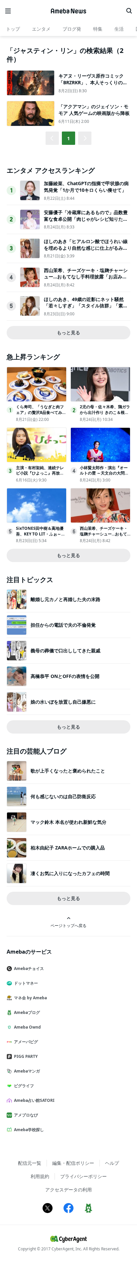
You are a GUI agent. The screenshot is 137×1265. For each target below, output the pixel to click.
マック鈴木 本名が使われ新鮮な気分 (68, 822)
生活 (119, 29)
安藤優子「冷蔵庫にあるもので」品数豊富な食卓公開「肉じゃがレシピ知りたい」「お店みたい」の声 (86, 218)
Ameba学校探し (29, 1129)
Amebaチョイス (29, 968)
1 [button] (68, 138)
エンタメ (41, 29)
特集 (97, 29)
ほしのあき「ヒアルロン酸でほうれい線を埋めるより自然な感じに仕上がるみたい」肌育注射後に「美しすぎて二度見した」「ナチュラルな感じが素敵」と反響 (86, 251)
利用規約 (40, 1176)
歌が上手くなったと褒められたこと (68, 771)
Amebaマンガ (27, 1071)
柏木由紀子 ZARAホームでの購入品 (68, 847)
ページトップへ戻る (68, 925)
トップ (13, 29)
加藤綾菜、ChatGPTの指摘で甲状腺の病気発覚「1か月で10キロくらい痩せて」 (86, 186)
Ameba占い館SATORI (34, 1100)
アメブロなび (26, 1115)
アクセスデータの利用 (68, 1189)
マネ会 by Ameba (30, 998)
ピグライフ (24, 1086)
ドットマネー (26, 983)
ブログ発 (72, 29)
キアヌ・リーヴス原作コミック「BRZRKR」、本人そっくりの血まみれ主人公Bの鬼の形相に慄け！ (93, 86)
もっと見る (68, 332)
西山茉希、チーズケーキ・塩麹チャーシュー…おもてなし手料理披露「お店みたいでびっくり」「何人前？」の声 (86, 276)
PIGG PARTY (26, 1056)
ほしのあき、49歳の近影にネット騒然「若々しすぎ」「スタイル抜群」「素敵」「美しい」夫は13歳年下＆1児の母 (85, 305)
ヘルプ (112, 1163)
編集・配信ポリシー (73, 1163)
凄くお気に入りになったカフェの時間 (70, 873)
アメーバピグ (26, 1042)
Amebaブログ (27, 1012)
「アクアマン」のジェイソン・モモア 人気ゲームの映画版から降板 (94, 109)
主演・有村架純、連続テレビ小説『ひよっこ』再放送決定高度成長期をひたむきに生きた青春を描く (40, 476)
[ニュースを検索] (129, 11)
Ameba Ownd (27, 1027)
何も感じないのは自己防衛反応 (63, 796)
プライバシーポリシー (83, 1176)
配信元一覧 (29, 1163)
